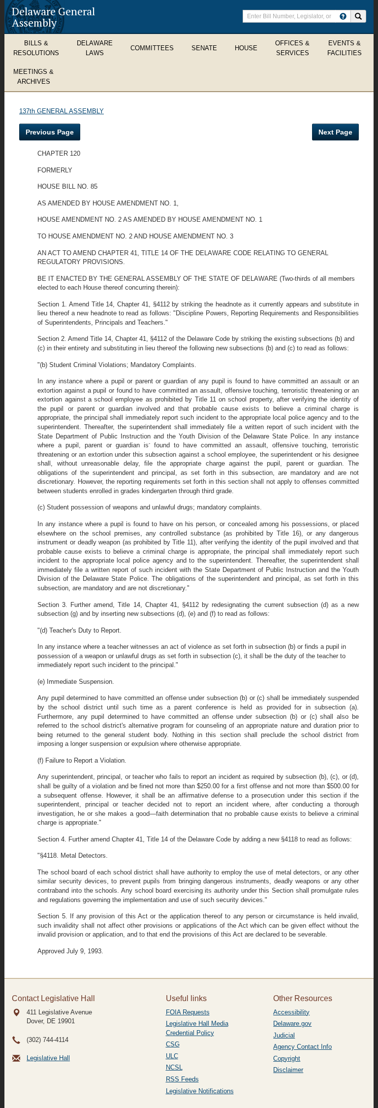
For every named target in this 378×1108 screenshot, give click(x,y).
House (246, 48)
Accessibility (291, 1012)
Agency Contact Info (302, 1046)
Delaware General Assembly (53, 17)
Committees (152, 48)
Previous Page (50, 132)
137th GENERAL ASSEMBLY (61, 111)
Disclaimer (288, 1070)
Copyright (286, 1058)
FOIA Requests (188, 1012)
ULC (172, 1056)
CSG (173, 1044)
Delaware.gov (292, 1023)
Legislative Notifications (200, 1091)
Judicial (284, 1035)
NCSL (174, 1067)
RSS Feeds (182, 1079)
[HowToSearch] (343, 16)
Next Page (335, 132)
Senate (204, 48)
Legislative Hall (48, 1058)
